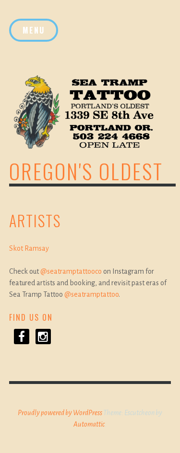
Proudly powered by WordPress (60, 413)
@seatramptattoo (91, 294)
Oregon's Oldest (86, 171)
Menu (34, 30)
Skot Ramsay (29, 248)
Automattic (89, 424)
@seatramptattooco (71, 271)
